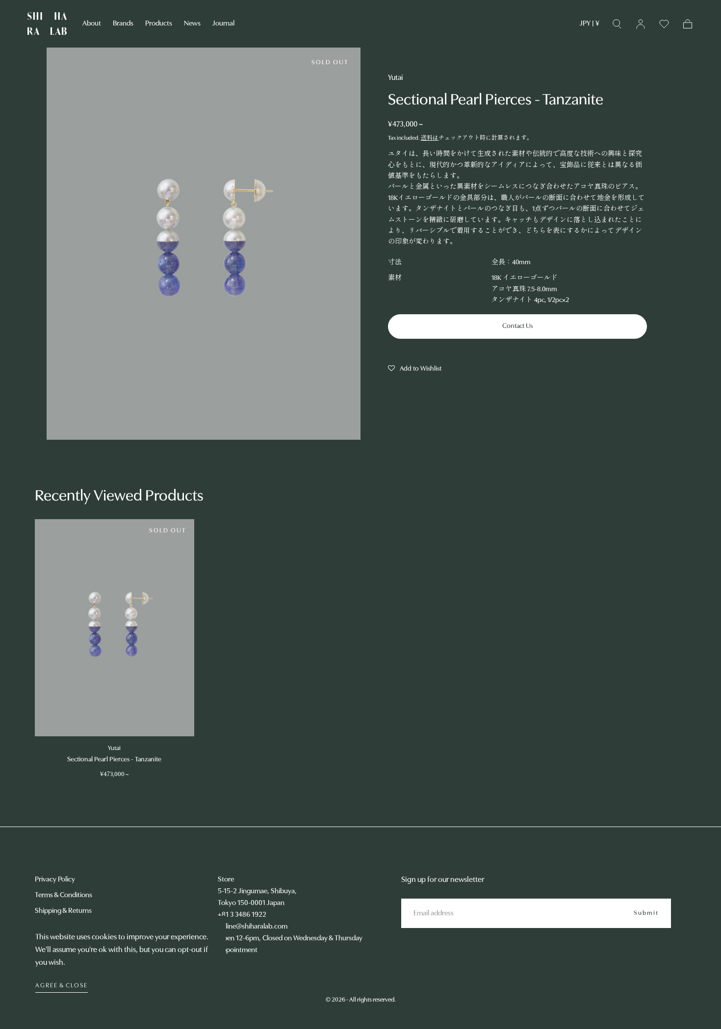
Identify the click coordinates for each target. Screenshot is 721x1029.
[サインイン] (640, 24)
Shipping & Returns (63, 911)
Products (158, 23)
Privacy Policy (55, 879)
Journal (223, 23)
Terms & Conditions (63, 895)
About (91, 23)
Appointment (238, 950)
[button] (589, 25)
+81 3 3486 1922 (242, 915)
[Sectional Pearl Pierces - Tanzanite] (114, 627)
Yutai (395, 78)
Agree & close (61, 985)
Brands (123, 23)
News (192, 23)
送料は (429, 138)
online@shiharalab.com (252, 926)
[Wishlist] (664, 24)
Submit (646, 913)
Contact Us (517, 326)
